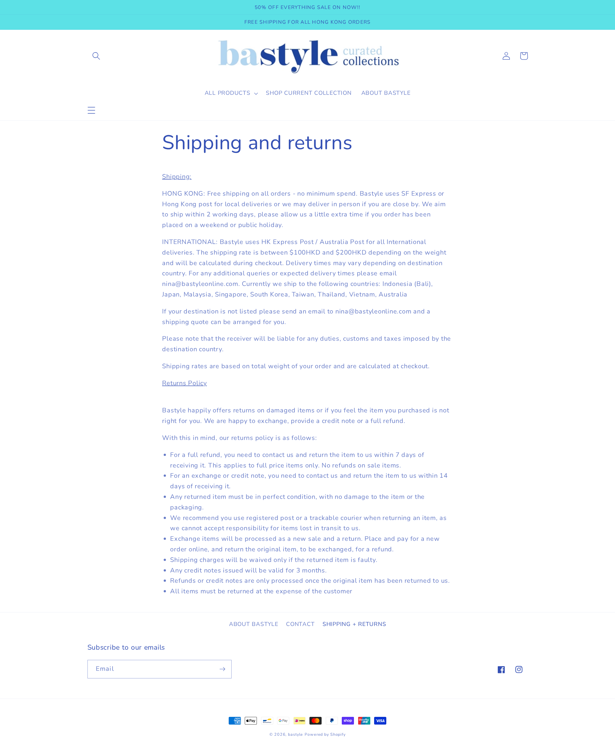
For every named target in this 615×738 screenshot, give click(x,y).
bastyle (295, 734)
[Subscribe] (222, 669)
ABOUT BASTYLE (253, 624)
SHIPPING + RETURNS (354, 624)
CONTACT (300, 624)
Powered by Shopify (325, 734)
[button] (91, 110)
